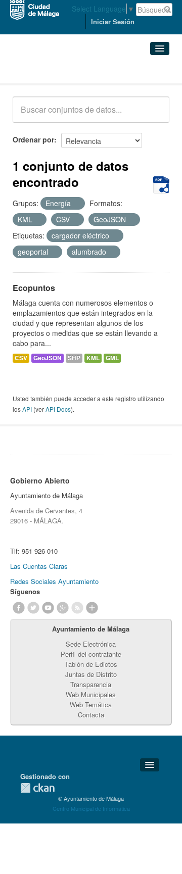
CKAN (37, 788)
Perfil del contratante (91, 654)
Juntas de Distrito (91, 674)
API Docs (58, 409)
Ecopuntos (34, 288)
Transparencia (90, 684)
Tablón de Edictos (91, 664)
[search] (155, 115)
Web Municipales (91, 694)
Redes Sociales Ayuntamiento (54, 581)
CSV (21, 358)
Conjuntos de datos (57, 71)
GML (112, 358)
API (27, 409)
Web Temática (91, 704)
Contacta (91, 714)
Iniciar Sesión (112, 21)
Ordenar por (33, 139)
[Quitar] (76, 204)
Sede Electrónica (91, 644)
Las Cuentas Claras (39, 566)
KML (93, 358)
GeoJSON (47, 358)
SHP (74, 358)
